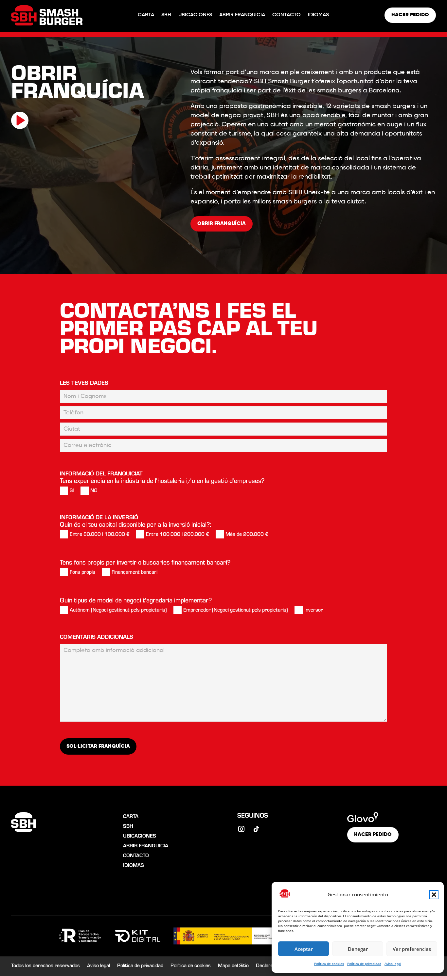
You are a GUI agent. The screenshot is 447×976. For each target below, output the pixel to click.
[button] (434, 894)
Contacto (286, 15)
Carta (146, 15)
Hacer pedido (410, 15)
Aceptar (304, 949)
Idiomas (318, 15)
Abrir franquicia (242, 15)
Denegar (358, 949)
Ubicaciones (195, 15)
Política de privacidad (364, 963)
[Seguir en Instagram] (241, 829)
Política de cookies (329, 963)
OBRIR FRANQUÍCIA (221, 223)
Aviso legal (392, 963)
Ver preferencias (412, 949)
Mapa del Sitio (233, 966)
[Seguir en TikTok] (256, 829)
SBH (166, 15)
